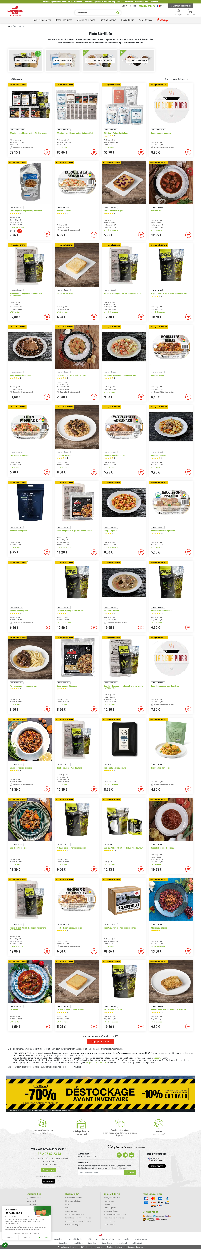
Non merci (10, 1237)
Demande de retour (135, 1247)
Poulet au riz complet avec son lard (70, 611)
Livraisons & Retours (73, 1201)
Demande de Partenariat (75, 1214)
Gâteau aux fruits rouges (113, 211)
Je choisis (26, 1237)
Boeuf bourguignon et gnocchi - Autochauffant (74, 531)
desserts (157, 1058)
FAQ (67, 1208)
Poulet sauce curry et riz (160, 768)
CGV (82, 1247)
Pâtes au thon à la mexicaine (115, 768)
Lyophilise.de (123, 1239)
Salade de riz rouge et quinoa (21, 768)
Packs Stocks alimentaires (114, 1218)
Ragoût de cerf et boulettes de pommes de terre (169, 293)
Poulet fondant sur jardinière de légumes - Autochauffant (26, 294)
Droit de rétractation (115, 1247)
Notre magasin (32, 1204)
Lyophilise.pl (79, 1243)
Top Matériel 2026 (111, 1211)
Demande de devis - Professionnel (78, 1221)
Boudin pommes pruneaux (161, 133)
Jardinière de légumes (18, 531)
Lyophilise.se (107, 1243)
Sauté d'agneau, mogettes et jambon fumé (26, 211)
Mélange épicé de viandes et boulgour (71, 848)
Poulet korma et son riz (113, 1010)
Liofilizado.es (92, 1239)
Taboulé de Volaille (64, 211)
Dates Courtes (109, 1221)
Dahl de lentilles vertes (18, 848)
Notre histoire (32, 1201)
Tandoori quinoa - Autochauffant (69, 768)
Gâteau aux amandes (65, 293)
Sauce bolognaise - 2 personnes (163, 848)
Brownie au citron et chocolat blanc (70, 1010)
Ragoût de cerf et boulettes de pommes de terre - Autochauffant (28, 929)
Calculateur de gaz (72, 1224)
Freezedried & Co (75, 1239)
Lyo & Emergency (140, 1239)
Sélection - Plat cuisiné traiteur (116, 133)
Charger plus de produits (101, 1041)
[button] (5, 1245)
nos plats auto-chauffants (96, 1062)
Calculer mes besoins (73, 1198)
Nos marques (109, 1201)
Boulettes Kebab (157, 375)
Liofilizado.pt (137, 1243)
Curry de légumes (110, 531)
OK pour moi (43, 1237)
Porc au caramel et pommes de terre (23, 686)
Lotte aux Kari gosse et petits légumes (71, 375)
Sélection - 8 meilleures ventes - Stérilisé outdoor (29, 133)
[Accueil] (9, 26)
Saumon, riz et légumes (19, 611)
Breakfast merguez (64, 455)
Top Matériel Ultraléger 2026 (115, 1214)
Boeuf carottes (156, 211)
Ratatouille (14, 1010)
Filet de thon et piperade (19, 455)
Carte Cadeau (109, 1224)
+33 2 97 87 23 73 (48, 1154)
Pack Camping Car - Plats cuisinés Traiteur (120, 928)
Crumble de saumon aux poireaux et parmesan (168, 1010)
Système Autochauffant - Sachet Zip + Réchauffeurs (123, 848)
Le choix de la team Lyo (180, 79)
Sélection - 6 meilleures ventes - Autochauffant (75, 133)
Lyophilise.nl (64, 1243)
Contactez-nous (71, 1211)
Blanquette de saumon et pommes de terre (120, 375)
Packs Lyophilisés (110, 1208)
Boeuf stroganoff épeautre (67, 686)
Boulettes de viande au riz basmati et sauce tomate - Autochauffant (123, 687)
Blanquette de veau (158, 455)
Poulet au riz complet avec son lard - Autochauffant (123, 293)
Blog (67, 1204)
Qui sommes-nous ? (34, 1198)
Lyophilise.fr (59, 1239)
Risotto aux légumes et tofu (161, 611)
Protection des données (67, 1247)
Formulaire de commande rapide (78, 1218)
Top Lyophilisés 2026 (112, 1198)
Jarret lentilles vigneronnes (20, 375)
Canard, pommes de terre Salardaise (165, 686)
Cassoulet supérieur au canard (115, 455)
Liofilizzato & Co (107, 1239)
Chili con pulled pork (159, 928)
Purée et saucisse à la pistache (163, 531)
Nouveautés (108, 1204)
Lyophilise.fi (92, 1243)
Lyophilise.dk (122, 1243)
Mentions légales (95, 1247)
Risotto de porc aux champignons (69, 928)
